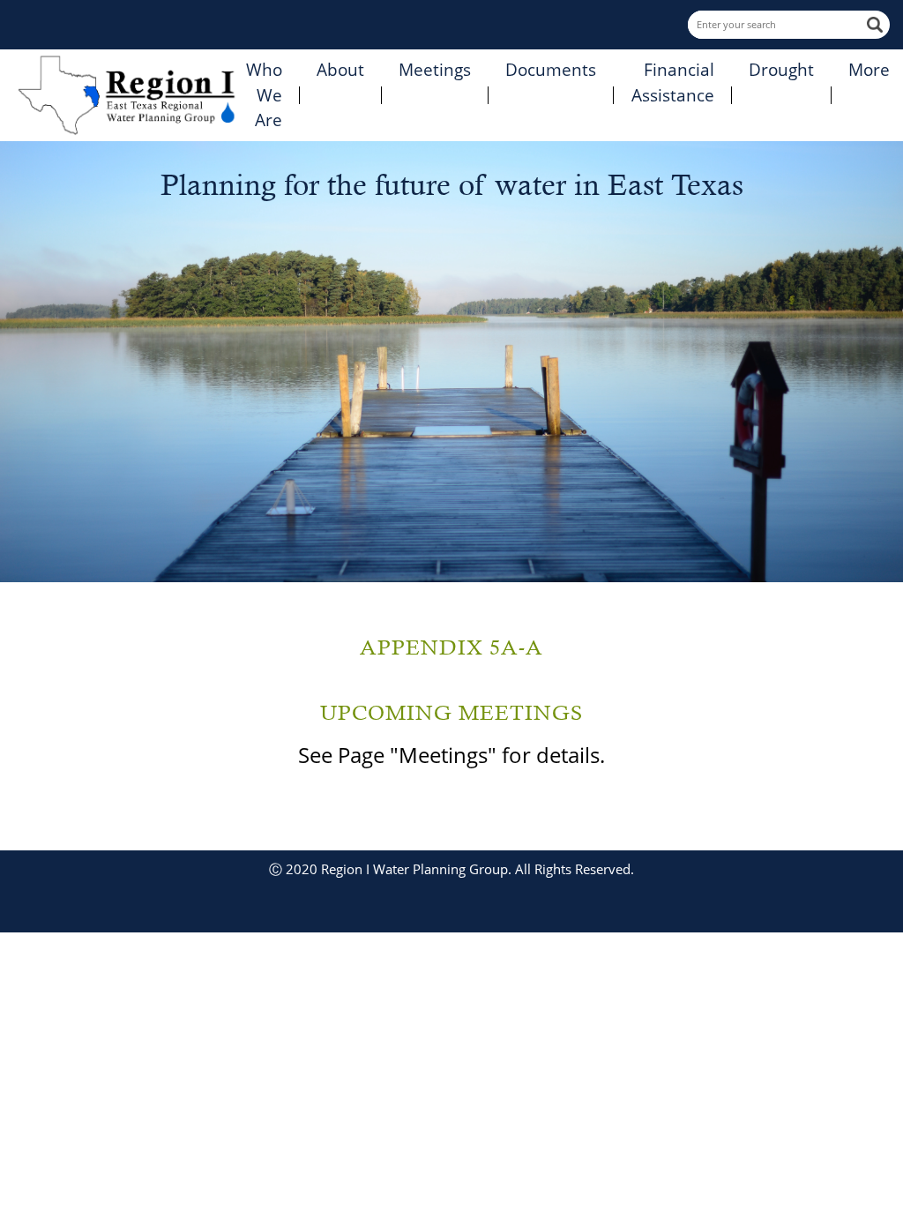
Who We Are (264, 94)
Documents (550, 69)
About (340, 69)
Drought (781, 69)
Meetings (435, 69)
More (869, 69)
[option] (451, 361)
